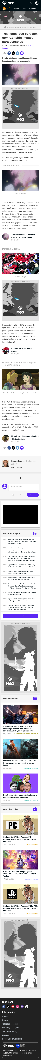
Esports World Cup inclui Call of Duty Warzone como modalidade (20, 572)
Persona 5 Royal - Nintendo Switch (22, 349)
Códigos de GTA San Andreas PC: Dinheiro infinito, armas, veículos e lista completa (19, 839)
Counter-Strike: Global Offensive (26, 734)
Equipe (5, 1020)
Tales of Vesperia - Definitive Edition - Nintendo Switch (23, 236)
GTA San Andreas (32, 844)
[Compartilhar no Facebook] (9, 53)
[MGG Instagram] (17, 1006)
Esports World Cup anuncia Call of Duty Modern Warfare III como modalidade (21, 566)
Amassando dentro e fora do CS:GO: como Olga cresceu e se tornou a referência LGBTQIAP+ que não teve (18, 729)
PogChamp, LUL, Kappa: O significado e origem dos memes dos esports (20, 796)
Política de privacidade (12, 1039)
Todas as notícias (21, 616)
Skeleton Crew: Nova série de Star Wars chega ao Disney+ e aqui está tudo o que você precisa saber (22, 541)
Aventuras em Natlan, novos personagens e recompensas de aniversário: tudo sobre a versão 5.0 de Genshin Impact (21, 550)
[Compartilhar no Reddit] (17, 53)
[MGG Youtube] (12, 1006)
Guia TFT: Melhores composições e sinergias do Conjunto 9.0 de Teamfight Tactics (19, 874)
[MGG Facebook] (3, 1006)
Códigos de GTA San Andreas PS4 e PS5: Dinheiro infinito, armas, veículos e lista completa (20, 908)
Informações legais (10, 1028)
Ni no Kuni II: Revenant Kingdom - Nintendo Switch (24, 437)
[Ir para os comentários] (22, 53)
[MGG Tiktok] (26, 1006)
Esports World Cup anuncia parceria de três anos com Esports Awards (21, 578)
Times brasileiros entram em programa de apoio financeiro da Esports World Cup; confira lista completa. (21, 607)
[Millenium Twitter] (8, 1006)
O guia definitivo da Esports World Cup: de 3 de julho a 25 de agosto (21, 600)
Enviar (33, 495)
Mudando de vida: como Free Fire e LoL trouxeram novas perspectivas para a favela (19, 763)
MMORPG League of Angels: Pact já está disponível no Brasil (22, 593)
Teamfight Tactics (31, 879)
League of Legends (31, 768)
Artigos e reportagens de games (18, 27)
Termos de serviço (10, 1031)
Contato (5, 1016)
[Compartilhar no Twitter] (13, 53)
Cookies (5, 1035)
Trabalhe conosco (10, 1024)
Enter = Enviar (20, 495)
